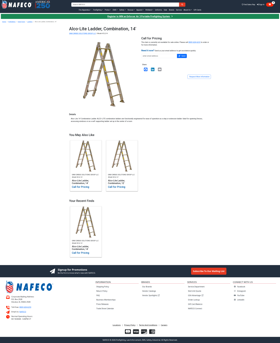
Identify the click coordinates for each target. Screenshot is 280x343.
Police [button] (107, 10)
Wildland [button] (148, 10)
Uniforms (158, 10)
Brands (171, 10)
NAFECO (22, 312)
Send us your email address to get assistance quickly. (168, 50)
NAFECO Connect (195, 308)
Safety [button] (121, 10)
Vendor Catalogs (149, 291)
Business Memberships (106, 300)
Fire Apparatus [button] (84, 10)
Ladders (29, 22)
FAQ (98, 295)
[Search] (182, 5)
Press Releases (102, 304)
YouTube (240, 295)
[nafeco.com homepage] (16, 4)
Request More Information (199, 77)
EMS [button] (114, 10)
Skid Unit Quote (194, 291)
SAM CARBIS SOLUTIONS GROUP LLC (82, 33)
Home (4, 22)
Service (179, 10)
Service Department (196, 286)
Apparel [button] (139, 10)
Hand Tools (21, 22)
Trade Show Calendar (105, 308)
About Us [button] (187, 10)
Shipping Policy (102, 286)
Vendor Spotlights (150, 295)
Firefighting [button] (97, 10)
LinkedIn (240, 300)
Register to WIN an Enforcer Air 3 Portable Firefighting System (138, 16)
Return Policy (101, 291)
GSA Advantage (194, 295)
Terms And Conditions (148, 325)
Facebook (241, 286)
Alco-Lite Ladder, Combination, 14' (80, 182)
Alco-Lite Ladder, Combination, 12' (116, 182)
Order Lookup (194, 300)
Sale (165, 10)
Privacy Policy (129, 325)
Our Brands (147, 286)
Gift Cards (197, 10)
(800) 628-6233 (194, 42)
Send (183, 56)
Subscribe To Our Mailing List (209, 271)
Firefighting (11, 22)
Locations (117, 325)
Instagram (241, 291)
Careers (164, 325)
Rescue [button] (130, 10)
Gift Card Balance (195, 304)
